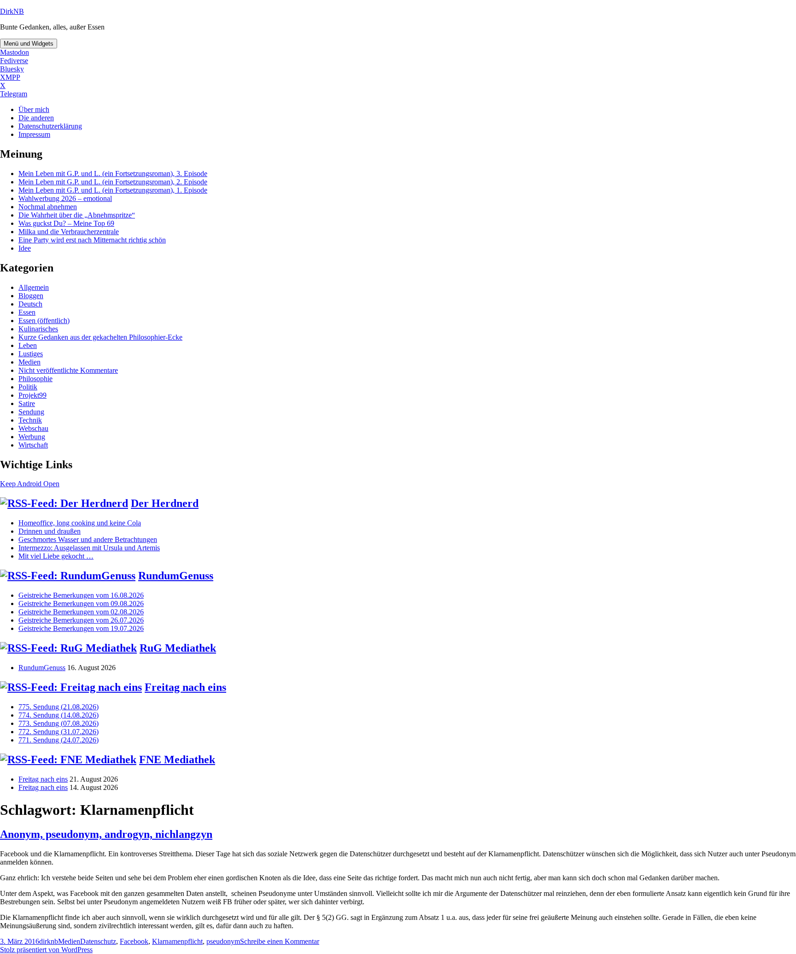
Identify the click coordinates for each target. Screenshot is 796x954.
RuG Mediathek (178, 648)
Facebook (134, 941)
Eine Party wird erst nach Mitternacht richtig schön (92, 240)
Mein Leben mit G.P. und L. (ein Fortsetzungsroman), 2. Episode (112, 182)
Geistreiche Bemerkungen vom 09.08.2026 (81, 603)
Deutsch (30, 304)
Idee (24, 248)
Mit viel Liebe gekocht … (56, 556)
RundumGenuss (175, 576)
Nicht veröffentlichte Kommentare (68, 370)
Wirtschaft (33, 445)
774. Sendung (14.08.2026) (58, 715)
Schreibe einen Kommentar (279, 941)
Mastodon (14, 52)
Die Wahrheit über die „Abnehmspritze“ (76, 215)
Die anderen (36, 118)
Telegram (13, 94)
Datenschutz (98, 941)
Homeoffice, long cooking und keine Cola (79, 523)
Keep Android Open (29, 484)
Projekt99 (32, 395)
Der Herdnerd (165, 503)
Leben (27, 345)
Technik (30, 420)
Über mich (33, 109)
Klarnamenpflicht (177, 941)
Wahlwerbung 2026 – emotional (65, 198)
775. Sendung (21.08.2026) (58, 707)
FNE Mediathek (177, 760)
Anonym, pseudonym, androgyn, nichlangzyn (106, 834)
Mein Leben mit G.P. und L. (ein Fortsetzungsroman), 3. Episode (112, 173)
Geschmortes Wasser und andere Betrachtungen (87, 539)
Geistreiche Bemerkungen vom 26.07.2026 (81, 620)
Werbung (31, 437)
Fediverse (14, 61)
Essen (26, 312)
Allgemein (33, 287)
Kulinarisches (38, 329)
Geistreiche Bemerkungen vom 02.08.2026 (81, 612)
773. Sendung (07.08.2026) (58, 723)
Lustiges (30, 354)
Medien (29, 362)
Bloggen (30, 296)
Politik (27, 387)
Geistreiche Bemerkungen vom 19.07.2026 (81, 628)
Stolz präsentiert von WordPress (46, 950)
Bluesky (12, 69)
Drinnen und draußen (49, 531)
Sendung (31, 412)
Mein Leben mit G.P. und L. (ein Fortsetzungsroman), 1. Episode (112, 190)
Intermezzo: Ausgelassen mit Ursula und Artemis (89, 548)
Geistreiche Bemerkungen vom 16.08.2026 (81, 595)
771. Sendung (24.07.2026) (58, 740)
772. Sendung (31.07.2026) (58, 732)
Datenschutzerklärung (50, 126)
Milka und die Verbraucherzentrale (68, 232)
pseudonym (223, 941)
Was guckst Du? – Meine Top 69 (66, 223)
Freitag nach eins (185, 687)
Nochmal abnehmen (47, 207)
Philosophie (35, 379)
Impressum (34, 134)
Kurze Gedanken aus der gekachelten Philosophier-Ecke (100, 337)
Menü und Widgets (28, 43)
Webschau (33, 428)
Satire (26, 403)
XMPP (10, 77)
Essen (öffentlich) (44, 320)
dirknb (48, 941)
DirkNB (12, 11)
